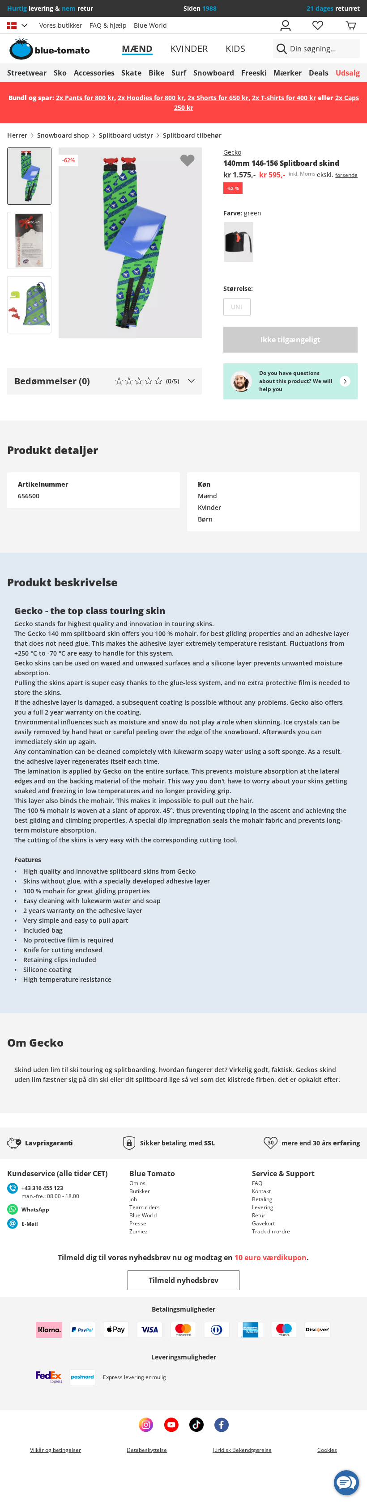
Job (133, 1199)
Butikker (139, 1191)
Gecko (232, 152)
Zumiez (138, 1231)
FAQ (257, 1183)
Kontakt (261, 1191)
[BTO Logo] (63, 49)
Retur (258, 1215)
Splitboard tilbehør (192, 135)
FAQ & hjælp (108, 25)
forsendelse (350, 175)
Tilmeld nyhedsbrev (183, 1280)
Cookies (327, 1450)
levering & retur (50, 8)
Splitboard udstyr (126, 135)
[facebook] (221, 1425)
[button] (104, 381)
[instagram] (146, 1425)
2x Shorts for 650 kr (218, 97)
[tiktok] (196, 1425)
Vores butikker (60, 25)
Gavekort (263, 1223)
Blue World (150, 25)
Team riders (144, 1207)
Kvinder (189, 48)
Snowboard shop (63, 135)
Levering (262, 1207)
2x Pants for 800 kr (85, 97)
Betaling (262, 1199)
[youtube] (171, 1425)
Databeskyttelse (147, 1450)
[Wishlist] (195, 154)
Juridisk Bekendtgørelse (242, 1450)
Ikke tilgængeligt (290, 340)
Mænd (137, 48)
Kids (235, 48)
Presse (137, 1223)
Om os (137, 1183)
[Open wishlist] (317, 25)
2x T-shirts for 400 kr (284, 97)
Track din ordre (271, 1231)
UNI (241, 306)
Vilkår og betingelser (55, 1450)
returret (333, 8)
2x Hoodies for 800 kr (151, 97)
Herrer (17, 135)
